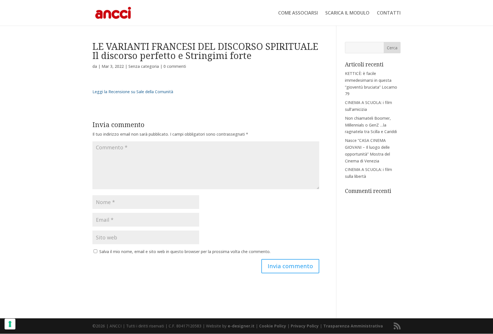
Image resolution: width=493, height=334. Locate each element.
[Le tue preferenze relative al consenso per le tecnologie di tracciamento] (10, 324)
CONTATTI (389, 13)
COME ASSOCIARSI (298, 13)
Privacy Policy (305, 326)
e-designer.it (241, 326)
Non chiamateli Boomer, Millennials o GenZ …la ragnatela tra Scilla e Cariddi (371, 125)
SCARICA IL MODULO (347, 13)
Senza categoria (143, 66)
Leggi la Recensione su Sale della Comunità (132, 91)
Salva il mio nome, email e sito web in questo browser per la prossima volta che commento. (184, 251)
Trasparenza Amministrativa (353, 326)
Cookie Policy (272, 326)
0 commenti (174, 66)
